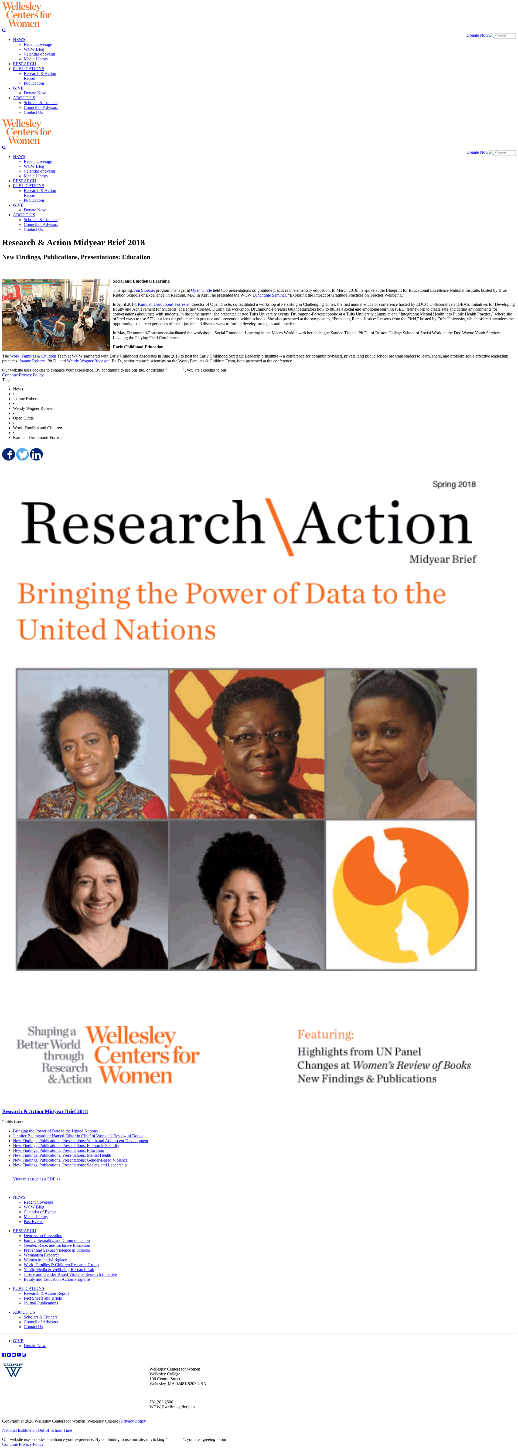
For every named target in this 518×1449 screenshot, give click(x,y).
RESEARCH (24, 1230)
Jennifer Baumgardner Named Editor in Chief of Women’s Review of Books (78, 1136)
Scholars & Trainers (40, 1317)
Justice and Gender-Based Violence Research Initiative (70, 1274)
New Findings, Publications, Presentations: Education (58, 1150)
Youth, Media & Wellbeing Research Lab (59, 1269)
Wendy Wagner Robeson (88, 361)
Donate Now (477, 35)
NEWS (19, 1197)
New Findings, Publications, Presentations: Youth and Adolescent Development (80, 1140)
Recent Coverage (38, 1202)
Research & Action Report (46, 1293)
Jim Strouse (144, 290)
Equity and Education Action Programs (57, 1279)
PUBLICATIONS (28, 1288)
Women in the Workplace (45, 1260)
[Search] (4, 30)
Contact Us (33, 1326)
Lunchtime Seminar (269, 295)
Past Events (33, 1221)
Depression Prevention (43, 1235)
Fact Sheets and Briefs (43, 1298)
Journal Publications (41, 1303)
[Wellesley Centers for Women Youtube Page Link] (19, 1354)
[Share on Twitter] (22, 454)
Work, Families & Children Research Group (61, 1264)
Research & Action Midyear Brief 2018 (45, 1111)
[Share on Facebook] (8, 454)
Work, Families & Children (32, 356)
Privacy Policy (31, 375)
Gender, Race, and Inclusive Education (57, 1245)
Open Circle (201, 290)
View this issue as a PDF (34, 1179)
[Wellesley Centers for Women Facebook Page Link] (4, 1354)
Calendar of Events (40, 1212)
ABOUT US (24, 1312)
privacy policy (239, 370)
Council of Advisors (41, 1322)
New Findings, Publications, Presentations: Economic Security (66, 1145)
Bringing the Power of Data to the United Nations (55, 1131)
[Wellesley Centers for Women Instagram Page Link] (24, 1354)
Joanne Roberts (32, 361)
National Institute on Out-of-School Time (37, 1430)
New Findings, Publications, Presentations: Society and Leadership (70, 1165)
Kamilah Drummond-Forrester (163, 304)
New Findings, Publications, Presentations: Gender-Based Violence (70, 1160)
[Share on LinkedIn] (36, 454)
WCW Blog (34, 1207)
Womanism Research (42, 1255)
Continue (175, 370)
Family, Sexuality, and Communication (57, 1240)
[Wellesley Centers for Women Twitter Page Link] (9, 1354)
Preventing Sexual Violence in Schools (57, 1250)
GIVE (18, 1340)
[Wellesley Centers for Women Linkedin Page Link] (14, 1354)
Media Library (36, 1216)
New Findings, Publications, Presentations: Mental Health (62, 1155)
